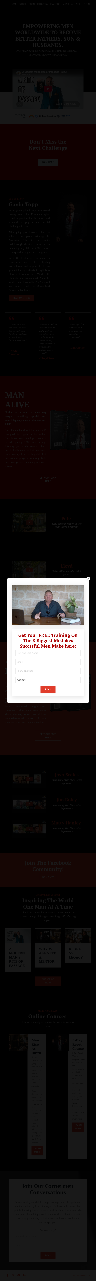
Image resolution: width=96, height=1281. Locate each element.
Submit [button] (48, 689)
